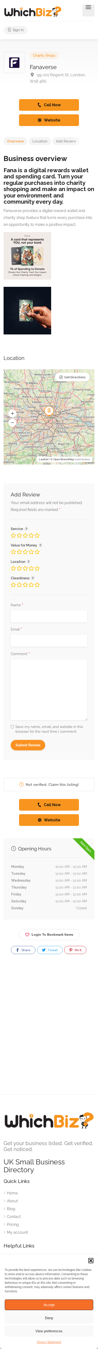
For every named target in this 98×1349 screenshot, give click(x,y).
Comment (20, 654)
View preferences (49, 1331)
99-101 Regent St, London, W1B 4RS (58, 78)
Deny (49, 1318)
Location (39, 141)
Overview (15, 141)
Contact (14, 1216)
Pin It (77, 950)
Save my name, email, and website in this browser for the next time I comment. (49, 729)
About (12, 1201)
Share (25, 950)
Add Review (66, 141)
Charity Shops (44, 55)
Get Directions (74, 377)
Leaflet (44, 459)
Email (16, 629)
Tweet (52, 950)
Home (12, 1193)
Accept (49, 1305)
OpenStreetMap (64, 459)
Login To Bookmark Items (52, 934)
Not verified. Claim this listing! (52, 785)
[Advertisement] (49, 1028)
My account (17, 1232)
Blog (11, 1209)
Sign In (18, 30)
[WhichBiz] (33, 11)
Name (17, 605)
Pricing (13, 1224)
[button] (90, 1260)
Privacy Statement (49, 1342)
